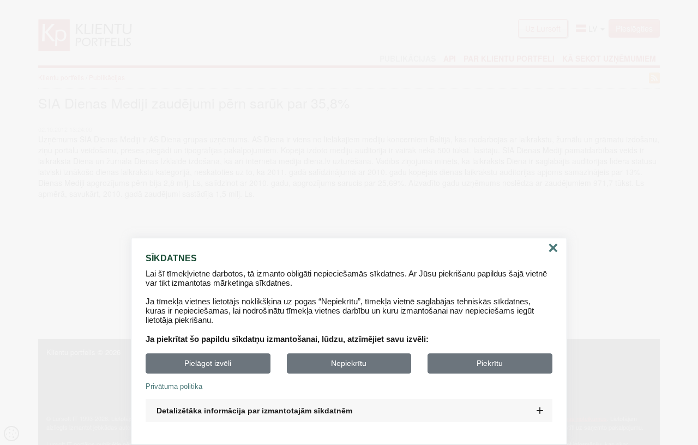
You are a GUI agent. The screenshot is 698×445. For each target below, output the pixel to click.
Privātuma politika (174, 386)
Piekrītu (490, 363)
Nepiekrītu (348, 363)
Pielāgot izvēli (207, 363)
